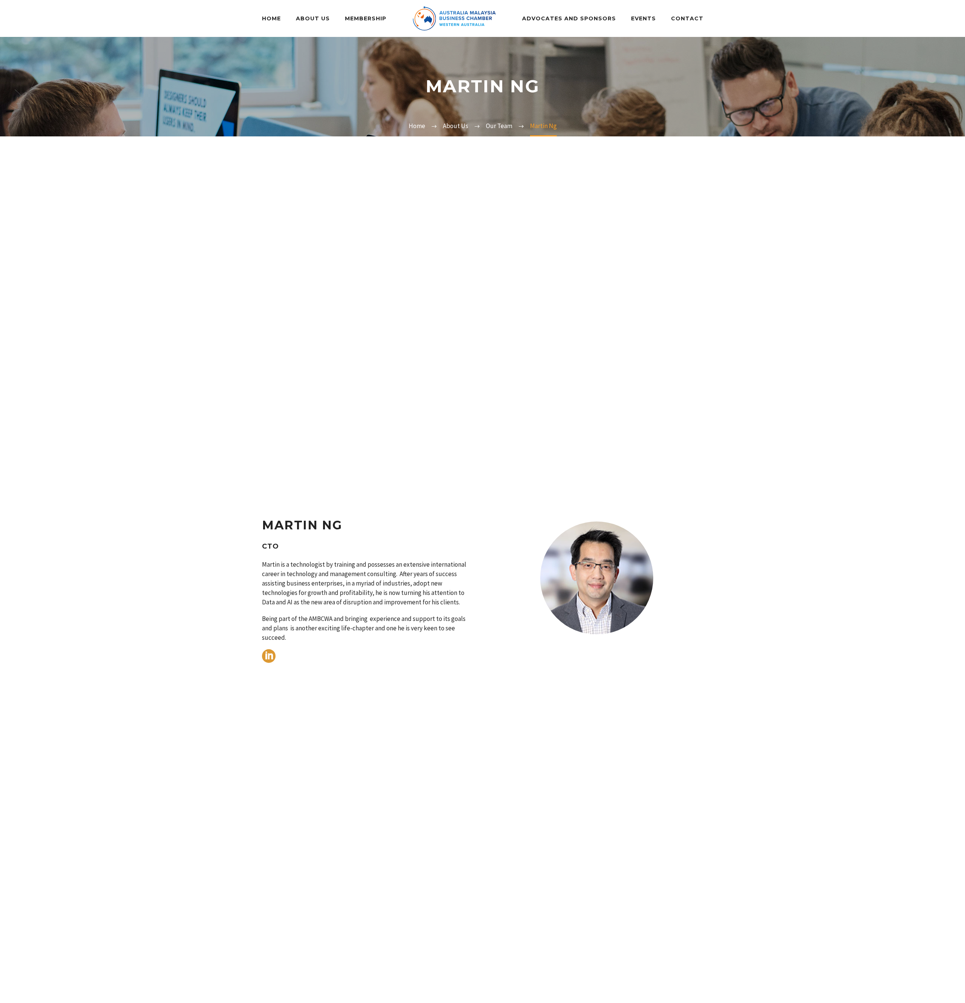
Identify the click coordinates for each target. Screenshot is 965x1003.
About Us (313, 18)
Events (643, 18)
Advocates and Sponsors (569, 18)
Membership (365, 18)
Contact (687, 18)
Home (271, 18)
